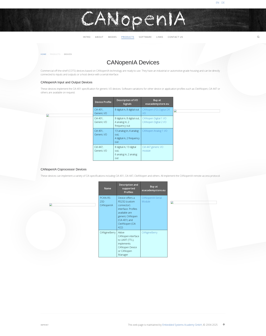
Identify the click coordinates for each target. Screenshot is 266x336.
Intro (87, 36)
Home (43, 54)
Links (159, 36)
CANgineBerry (149, 232)
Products (127, 36)
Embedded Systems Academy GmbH (182, 324)
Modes (112, 36)
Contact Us (175, 36)
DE (223, 2)
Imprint (45, 325)
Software (145, 36)
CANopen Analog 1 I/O (154, 130)
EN (218, 2)
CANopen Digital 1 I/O (154, 118)
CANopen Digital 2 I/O (154, 122)
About (99, 36)
